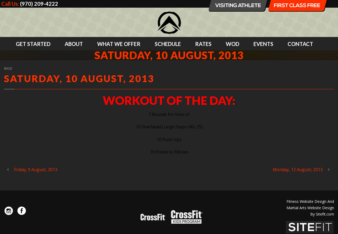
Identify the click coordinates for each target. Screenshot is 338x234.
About (74, 44)
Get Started (33, 44)
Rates (203, 44)
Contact (300, 44)
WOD (232, 44)
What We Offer (118, 44)
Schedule (168, 44)
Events (263, 44)
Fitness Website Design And (310, 201)
